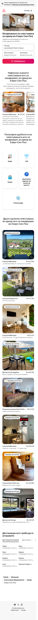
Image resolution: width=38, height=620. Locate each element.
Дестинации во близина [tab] (10, 540)
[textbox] (10, 55)
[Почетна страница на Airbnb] (3, 10)
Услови (23, 610)
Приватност (15, 610)
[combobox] (18, 48)
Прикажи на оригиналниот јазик (23, 5)
